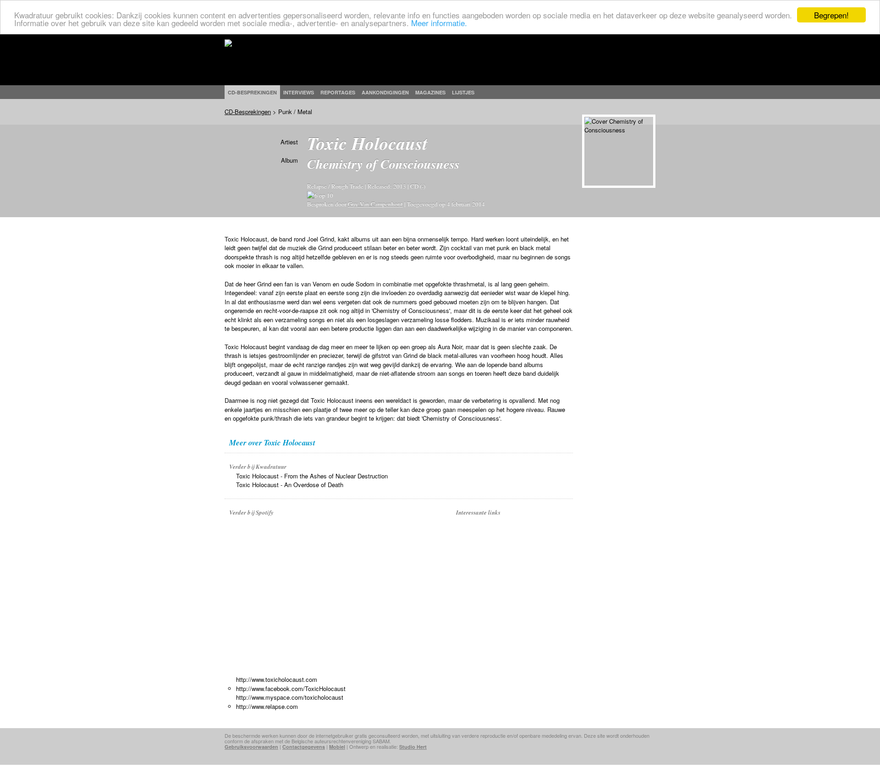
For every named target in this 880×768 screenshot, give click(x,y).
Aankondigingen (385, 92)
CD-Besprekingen (248, 111)
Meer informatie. (439, 23)
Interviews (298, 92)
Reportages (337, 92)
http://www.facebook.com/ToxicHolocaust (291, 688)
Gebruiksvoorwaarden (251, 746)
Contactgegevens (303, 746)
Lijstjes (463, 92)
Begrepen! (831, 15)
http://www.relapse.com (267, 706)
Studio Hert (413, 746)
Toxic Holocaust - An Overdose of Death (289, 484)
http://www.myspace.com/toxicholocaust (289, 697)
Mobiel (337, 746)
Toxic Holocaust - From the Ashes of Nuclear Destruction (312, 476)
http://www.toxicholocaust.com (276, 679)
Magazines (430, 92)
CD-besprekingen (252, 92)
